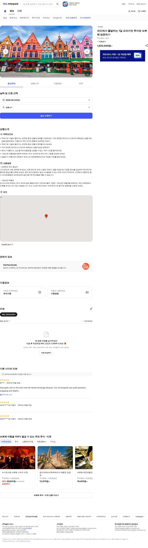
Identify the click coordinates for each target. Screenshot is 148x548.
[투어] (12, 11)
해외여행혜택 (71, 18)
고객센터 (126, 516)
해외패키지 (24, 18)
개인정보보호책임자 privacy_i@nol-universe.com (130, 530)
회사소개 (5, 516)
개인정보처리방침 (31, 516)
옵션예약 (11, 83)
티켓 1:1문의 (69, 532)
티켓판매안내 (101, 516)
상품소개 (35, 83)
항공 (5, 18)
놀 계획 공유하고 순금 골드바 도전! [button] (37, 4)
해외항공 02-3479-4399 (64, 530)
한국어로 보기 (7, 394)
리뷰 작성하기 (46, 353)
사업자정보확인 (27, 528)
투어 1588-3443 (62, 526)
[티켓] (20, 11)
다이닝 (53, 441)
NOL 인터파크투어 (8, 314)
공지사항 (114, 516)
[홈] (5, 11)
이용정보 (58, 83)
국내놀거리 (57, 18)
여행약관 (69, 516)
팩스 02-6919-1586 (63, 528)
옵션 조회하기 (46, 116)
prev (97, 55)
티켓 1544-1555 (73, 526)
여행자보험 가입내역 (84, 516)
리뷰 (81, 83)
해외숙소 (13, 18)
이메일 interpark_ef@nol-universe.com (127, 528)
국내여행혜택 (85, 18)
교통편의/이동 (27, 441)
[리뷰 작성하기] (91, 308)
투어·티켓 (36, 18)
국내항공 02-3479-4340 (82, 530)
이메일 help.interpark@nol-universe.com (83, 528)
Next (92, 463)
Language (139, 516)
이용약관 (17, 516)
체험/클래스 (41, 441)
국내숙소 (46, 18)
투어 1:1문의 (60, 532)
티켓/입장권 (6, 441)
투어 (16, 441)
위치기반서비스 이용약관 (51, 516)
